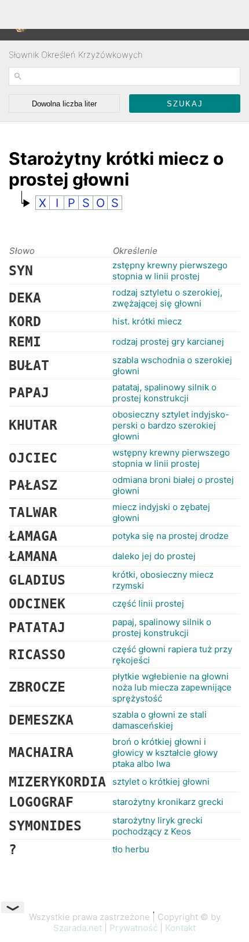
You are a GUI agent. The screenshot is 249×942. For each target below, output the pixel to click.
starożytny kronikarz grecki (168, 801)
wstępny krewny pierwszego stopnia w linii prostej (171, 458)
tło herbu (130, 849)
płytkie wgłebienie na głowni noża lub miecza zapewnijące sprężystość (172, 687)
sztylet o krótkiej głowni (161, 781)
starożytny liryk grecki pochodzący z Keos (157, 826)
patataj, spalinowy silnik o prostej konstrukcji (164, 393)
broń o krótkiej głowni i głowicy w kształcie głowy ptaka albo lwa (165, 752)
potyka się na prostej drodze (170, 535)
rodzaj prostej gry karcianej (168, 341)
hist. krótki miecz (147, 321)
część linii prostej (148, 603)
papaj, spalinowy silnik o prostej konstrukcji (161, 627)
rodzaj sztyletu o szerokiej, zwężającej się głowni (167, 298)
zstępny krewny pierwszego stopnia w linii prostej (170, 271)
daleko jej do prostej (154, 556)
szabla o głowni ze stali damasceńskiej (159, 720)
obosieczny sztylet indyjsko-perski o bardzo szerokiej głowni (170, 425)
